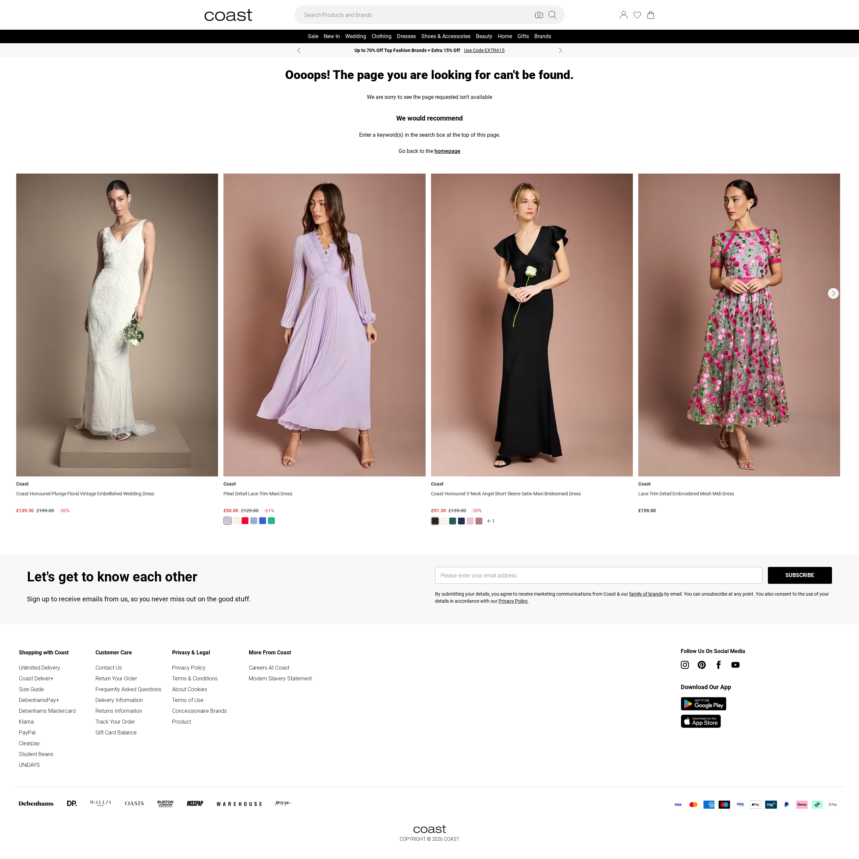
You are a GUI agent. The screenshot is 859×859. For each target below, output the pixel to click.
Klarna (26, 721)
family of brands (646, 594)
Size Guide (31, 689)
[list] (429, 353)
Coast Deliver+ (36, 678)
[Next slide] (560, 50)
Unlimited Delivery (39, 667)
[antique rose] (470, 521)
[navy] (461, 521)
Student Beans (36, 754)
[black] (435, 521)
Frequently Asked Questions (128, 689)
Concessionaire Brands (199, 710)
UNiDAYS (29, 764)
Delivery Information (119, 700)
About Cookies (189, 689)
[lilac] (227, 520)
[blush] (444, 521)
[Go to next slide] (833, 293)
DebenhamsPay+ (39, 700)
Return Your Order (116, 678)
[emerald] (271, 520)
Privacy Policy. (514, 601)
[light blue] (254, 520)
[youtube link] (735, 665)
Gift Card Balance (116, 732)
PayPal (27, 732)
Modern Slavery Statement (280, 678)
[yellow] (236, 520)
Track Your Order (115, 721)
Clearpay (29, 743)
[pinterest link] (702, 665)
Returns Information (119, 710)
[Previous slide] (299, 50)
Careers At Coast (269, 667)
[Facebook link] (719, 665)
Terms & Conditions (195, 678)
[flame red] (245, 520)
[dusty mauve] (479, 521)
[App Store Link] (703, 712)
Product (181, 721)
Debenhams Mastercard (47, 710)
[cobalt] (262, 520)
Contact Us (109, 667)
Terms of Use (188, 700)
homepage (447, 151)
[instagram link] (685, 665)
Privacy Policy (189, 667)
